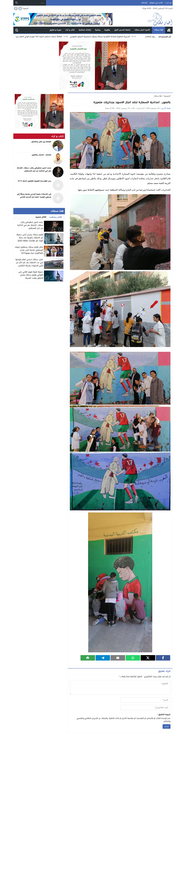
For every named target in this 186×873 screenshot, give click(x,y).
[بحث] (16, 2)
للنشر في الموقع (156, 2)
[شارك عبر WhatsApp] (133, 657)
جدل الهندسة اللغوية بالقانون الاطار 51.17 (34, 181)
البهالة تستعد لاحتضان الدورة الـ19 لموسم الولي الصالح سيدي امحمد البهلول (74, 36)
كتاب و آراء (70, 30)
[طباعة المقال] (87, 657)
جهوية (107, 30)
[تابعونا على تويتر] (20, 8)
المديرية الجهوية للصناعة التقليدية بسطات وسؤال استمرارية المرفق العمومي (142, 36)
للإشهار (144, 2)
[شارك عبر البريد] (117, 657)
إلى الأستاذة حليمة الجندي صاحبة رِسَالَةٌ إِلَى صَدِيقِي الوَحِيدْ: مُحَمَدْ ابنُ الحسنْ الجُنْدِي (34, 196)
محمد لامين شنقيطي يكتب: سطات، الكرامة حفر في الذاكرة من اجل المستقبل (30, 225)
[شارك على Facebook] (163, 657)
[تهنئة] (39, 111)
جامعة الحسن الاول (122, 30)
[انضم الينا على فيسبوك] (15, 8)
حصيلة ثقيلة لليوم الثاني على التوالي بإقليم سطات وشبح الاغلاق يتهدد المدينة (30, 275)
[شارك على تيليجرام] (102, 657)
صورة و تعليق (55, 30)
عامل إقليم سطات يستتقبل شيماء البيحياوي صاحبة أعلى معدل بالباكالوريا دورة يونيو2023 (29, 250)
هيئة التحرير (165, 108)
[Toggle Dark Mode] (16, 30)
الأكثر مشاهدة (55, 217)
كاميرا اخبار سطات (142, 30)
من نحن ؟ (168, 2)
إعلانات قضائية (85, 30)
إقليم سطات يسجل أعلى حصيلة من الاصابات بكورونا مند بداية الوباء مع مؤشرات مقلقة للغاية (29, 238)
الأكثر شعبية (41, 217)
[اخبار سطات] (142, 19)
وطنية (97, 30)
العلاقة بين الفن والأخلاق (41, 141)
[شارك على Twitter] (148, 657)
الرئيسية (168, 30)
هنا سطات (158, 30)
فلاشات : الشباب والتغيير (41, 154)
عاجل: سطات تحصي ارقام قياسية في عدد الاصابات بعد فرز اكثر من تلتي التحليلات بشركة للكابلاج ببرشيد (29, 264)
